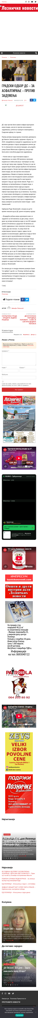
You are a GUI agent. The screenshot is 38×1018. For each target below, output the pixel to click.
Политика (5, 294)
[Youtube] (32, 2)
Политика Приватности (18, 998)
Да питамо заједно (9, 964)
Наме (4, 367)
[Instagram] (29, 2)
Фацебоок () (26, 334)
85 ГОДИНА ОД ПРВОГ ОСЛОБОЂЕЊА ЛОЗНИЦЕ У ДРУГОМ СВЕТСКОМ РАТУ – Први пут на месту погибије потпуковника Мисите (18, 873)
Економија (7, 834)
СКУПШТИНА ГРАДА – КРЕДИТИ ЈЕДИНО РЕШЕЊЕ (9, 318)
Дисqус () (33, 334)
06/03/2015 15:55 (18, 100)
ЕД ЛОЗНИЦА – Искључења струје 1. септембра (18, 884)
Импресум (5, 998)
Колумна (6, 925)
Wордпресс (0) (18, 334)
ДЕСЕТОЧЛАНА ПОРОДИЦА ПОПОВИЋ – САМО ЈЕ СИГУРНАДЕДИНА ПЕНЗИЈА (28, 319)
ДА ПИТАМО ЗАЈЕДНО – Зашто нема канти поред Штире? (17, 969)
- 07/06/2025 (6, 974)
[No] (36, 1012)
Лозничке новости (19, 53)
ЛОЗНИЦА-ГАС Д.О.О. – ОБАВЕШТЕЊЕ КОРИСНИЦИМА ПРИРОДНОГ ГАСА (17, 841)
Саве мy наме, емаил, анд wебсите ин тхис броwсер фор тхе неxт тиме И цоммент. (16, 384)
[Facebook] (31, 100)
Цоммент (5, 351)
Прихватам (19, 1015)
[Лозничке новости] (19, 8)
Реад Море (22, 856)
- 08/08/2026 (16, 931)
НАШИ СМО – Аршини (13, 928)
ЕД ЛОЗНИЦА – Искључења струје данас (16, 892)
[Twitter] (35, 2)
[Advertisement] (19, 32)
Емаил (22, 367)
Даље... (10, 982)
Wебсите (5, 374)
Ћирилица (4, 1)
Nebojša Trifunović (8, 100)
